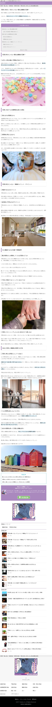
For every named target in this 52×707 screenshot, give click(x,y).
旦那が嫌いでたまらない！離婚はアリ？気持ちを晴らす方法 (22, 539)
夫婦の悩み (11, 5)
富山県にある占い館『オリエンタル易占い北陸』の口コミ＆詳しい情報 (25, 592)
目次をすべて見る (23, 50)
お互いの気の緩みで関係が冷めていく (10, 31)
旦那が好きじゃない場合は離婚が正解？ (10, 29)
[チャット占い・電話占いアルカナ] (23, 520)
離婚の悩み (5, 527)
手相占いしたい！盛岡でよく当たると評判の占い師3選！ (21, 630)
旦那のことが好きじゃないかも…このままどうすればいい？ (15, 479)
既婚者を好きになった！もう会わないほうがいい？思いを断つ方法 (24, 570)
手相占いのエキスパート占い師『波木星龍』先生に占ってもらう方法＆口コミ (26, 605)
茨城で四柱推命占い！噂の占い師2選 (17, 618)
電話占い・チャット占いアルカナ (23, 699)
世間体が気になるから (7, 39)
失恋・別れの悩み (37, 684)
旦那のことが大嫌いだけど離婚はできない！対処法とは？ (22, 558)
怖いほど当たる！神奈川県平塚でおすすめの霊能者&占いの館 (23, 624)
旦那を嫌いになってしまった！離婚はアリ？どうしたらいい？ (23, 533)
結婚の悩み (3, 684)
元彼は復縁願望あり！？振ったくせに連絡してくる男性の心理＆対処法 (25, 642)
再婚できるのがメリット (8, 44)
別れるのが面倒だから (7, 36)
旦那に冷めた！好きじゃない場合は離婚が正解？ (30, 5)
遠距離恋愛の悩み (4, 687)
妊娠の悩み (35, 687)
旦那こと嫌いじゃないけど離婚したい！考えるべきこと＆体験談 (16, 482)
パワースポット (15, 694)
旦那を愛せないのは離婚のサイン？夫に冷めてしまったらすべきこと (24, 546)
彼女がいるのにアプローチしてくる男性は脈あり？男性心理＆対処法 (24, 649)
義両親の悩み (3, 690)
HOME (1, 5)
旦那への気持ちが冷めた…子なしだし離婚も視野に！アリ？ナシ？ (24, 552)
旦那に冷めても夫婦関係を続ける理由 (9, 34)
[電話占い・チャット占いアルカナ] (26, 675)
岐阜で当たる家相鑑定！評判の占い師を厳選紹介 (19, 611)
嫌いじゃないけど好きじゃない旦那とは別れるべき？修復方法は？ (16, 476)
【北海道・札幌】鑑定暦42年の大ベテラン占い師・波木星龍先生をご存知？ (26, 598)
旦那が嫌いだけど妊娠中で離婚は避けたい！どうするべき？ (22, 583)
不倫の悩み (14, 684)
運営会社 (34, 699)
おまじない (3, 694)
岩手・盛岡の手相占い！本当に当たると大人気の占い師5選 (22, 636)
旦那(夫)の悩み (17, 5)
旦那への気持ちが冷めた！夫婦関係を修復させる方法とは (22, 564)
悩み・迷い (6, 5)
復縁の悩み (24, 684)
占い (23, 690)
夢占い (34, 690)
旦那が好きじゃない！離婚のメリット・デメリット (12, 41)
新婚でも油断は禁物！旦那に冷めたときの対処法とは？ (21, 576)
